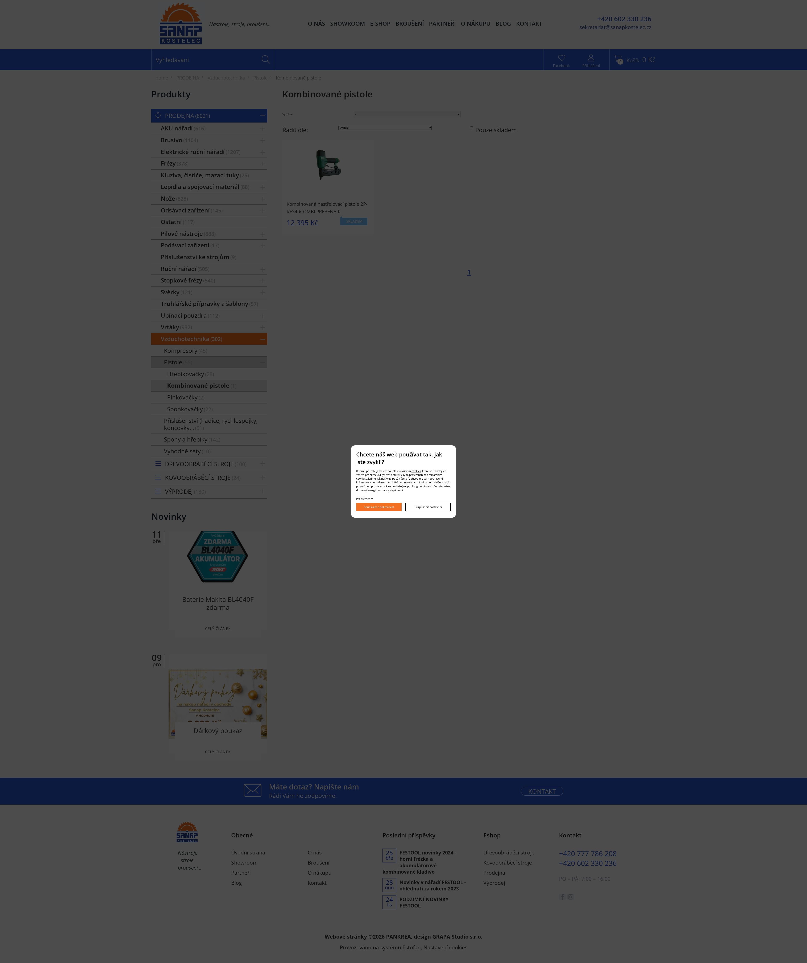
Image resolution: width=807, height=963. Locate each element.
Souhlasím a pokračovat (379, 507)
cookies (416, 471)
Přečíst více (363, 499)
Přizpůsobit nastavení (428, 507)
